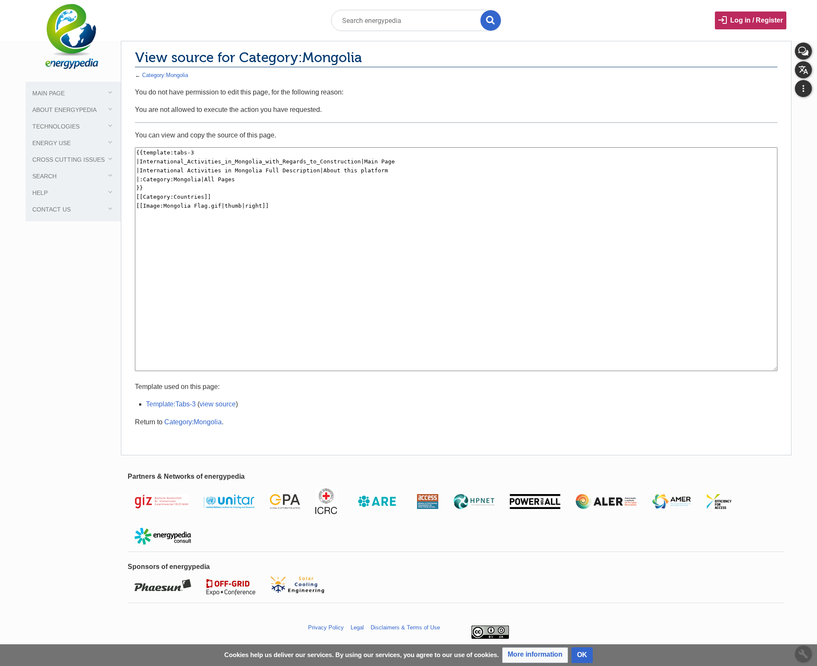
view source (218, 404)
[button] (535, 655)
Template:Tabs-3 (171, 404)
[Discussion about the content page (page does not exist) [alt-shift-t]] (803, 51)
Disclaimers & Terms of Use (405, 627)
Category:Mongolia (165, 75)
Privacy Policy (326, 627)
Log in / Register (756, 20)
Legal (357, 627)
